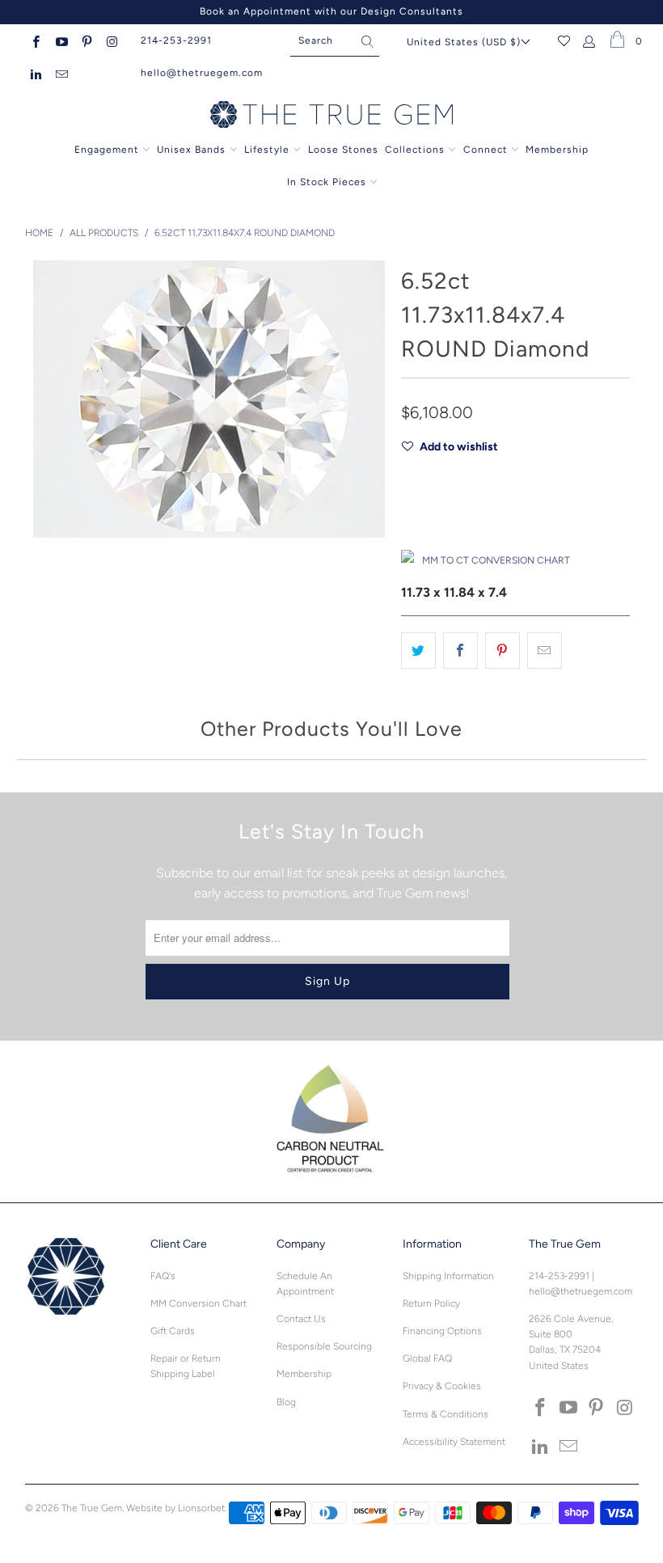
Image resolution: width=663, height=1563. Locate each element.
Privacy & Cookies (442, 1386)
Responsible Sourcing (324, 1346)
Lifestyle (266, 149)
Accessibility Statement (454, 1441)
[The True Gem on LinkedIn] (35, 72)
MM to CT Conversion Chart (496, 560)
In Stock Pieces (328, 182)
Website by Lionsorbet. (176, 1508)
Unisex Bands (191, 149)
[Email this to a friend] (544, 651)
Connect (485, 149)
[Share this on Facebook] (460, 651)
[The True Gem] (331, 115)
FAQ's (162, 1276)
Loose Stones (343, 149)
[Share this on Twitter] (418, 651)
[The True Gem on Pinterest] (86, 40)
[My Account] (589, 40)
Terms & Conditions (445, 1414)
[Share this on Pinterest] (502, 651)
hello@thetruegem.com (202, 72)
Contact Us (301, 1318)
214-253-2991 (176, 40)
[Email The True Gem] (60, 72)
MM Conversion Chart (198, 1303)
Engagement (106, 149)
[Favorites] (564, 40)
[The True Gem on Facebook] (35, 40)
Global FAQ (427, 1358)
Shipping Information (448, 1276)
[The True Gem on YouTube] (60, 40)
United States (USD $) (464, 42)
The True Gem (91, 1508)
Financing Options (442, 1331)
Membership (557, 149)
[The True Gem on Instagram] (111, 40)
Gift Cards (172, 1331)
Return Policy (431, 1303)
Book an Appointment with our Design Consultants (331, 11)
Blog (286, 1402)
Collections (416, 149)
